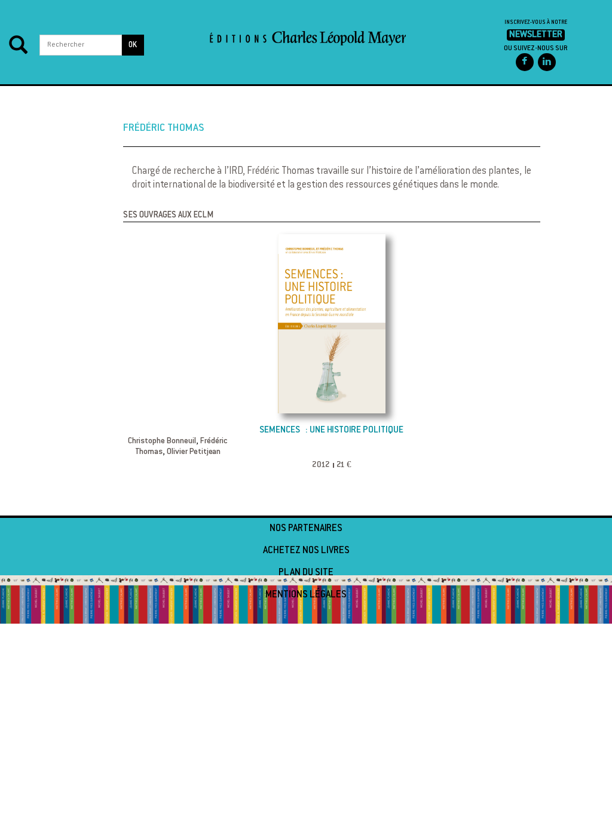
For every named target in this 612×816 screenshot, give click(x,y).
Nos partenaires (306, 528)
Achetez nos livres (306, 551)
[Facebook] (525, 62)
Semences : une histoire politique (331, 430)
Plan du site (306, 573)
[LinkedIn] (547, 62)
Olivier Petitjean (194, 452)
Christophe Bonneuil (162, 441)
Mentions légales (306, 595)
